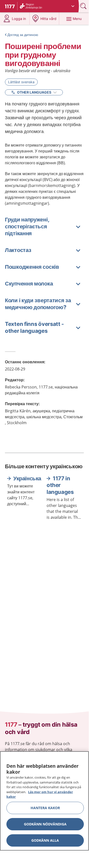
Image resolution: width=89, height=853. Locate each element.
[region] (44, 801)
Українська (27, 478)
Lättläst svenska (21, 82)
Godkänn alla (45, 840)
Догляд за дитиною (22, 34)
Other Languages (34, 92)
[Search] (84, 6)
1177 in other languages (60, 485)
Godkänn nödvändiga (45, 824)
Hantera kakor (45, 807)
